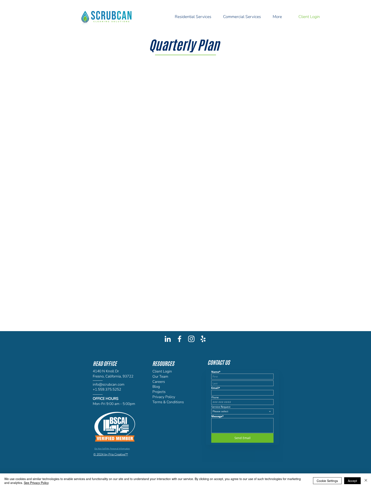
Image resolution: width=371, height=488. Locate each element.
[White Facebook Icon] (179, 339)
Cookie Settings (327, 481)
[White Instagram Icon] (191, 339)
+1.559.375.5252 (107, 389)
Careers (158, 381)
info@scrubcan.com (108, 384)
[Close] (365, 481)
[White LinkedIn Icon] (167, 339)
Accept (352, 481)
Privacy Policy (163, 396)
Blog (156, 386)
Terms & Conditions (168, 402)
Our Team (160, 376)
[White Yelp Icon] (203, 339)
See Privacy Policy (36, 482)
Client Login (162, 371)
